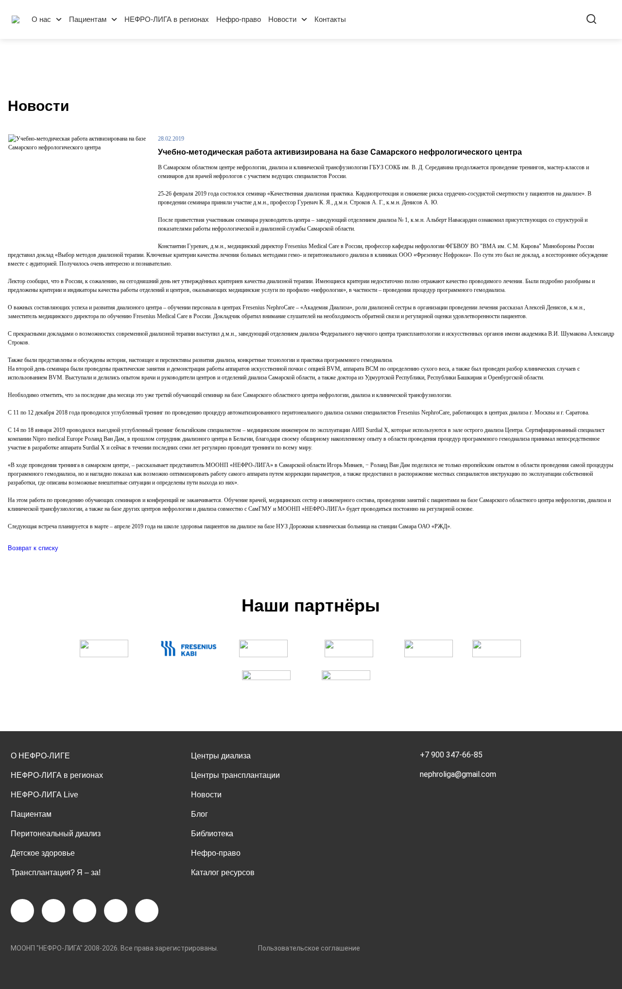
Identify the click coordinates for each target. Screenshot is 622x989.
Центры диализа (221, 756)
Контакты (330, 19)
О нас (41, 19)
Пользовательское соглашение (309, 948)
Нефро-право (238, 19)
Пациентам (87, 19)
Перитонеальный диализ (56, 833)
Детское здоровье (43, 853)
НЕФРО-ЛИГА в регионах (166, 19)
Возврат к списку (33, 548)
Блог (199, 814)
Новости (282, 19)
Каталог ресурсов (223, 872)
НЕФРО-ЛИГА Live (44, 795)
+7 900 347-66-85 (451, 754)
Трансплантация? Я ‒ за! (56, 872)
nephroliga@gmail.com (458, 774)
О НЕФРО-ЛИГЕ (40, 756)
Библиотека (212, 833)
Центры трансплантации (235, 775)
